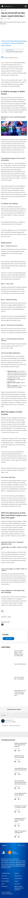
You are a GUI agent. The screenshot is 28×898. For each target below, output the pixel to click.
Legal (2, 883)
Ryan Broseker (9, 49)
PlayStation (9, 6)
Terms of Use (17, 876)
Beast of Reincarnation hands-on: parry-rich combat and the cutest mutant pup (20, 782)
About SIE (4, 876)
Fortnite (9, 616)
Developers (4, 886)
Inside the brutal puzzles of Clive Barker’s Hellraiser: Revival (20, 820)
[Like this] (19, 750)
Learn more (8, 638)
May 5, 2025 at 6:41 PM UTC (10, 721)
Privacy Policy (5, 878)
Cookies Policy (18, 878)
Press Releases (5, 881)
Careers (16, 881)
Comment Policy (5, 873)
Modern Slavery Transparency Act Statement (19, 888)
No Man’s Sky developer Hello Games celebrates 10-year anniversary (21, 745)
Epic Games (3, 616)
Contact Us (17, 883)
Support (16, 873)
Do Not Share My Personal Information (7, 892)
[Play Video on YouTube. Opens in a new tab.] (23, 134)
